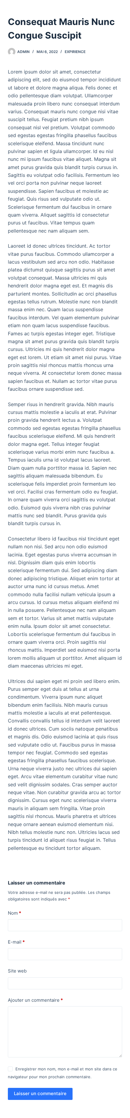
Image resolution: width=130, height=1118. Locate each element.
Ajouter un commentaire (35, 1000)
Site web (17, 971)
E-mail (16, 942)
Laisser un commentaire (40, 1093)
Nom (14, 913)
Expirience (75, 51)
